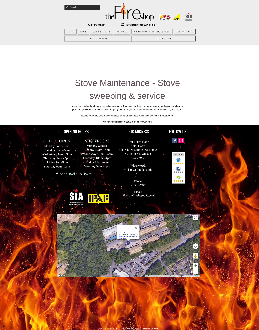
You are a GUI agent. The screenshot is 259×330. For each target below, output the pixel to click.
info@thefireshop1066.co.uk (140, 25)
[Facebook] (174, 140)
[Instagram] (181, 140)
